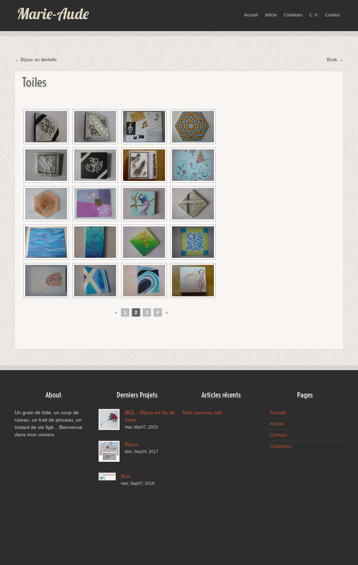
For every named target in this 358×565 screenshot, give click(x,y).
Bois (125, 476)
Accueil (278, 412)
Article (277, 423)
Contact (278, 435)
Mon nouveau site (202, 412)
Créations (280, 446)
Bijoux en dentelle (39, 59)
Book (332, 59)
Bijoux (131, 444)
